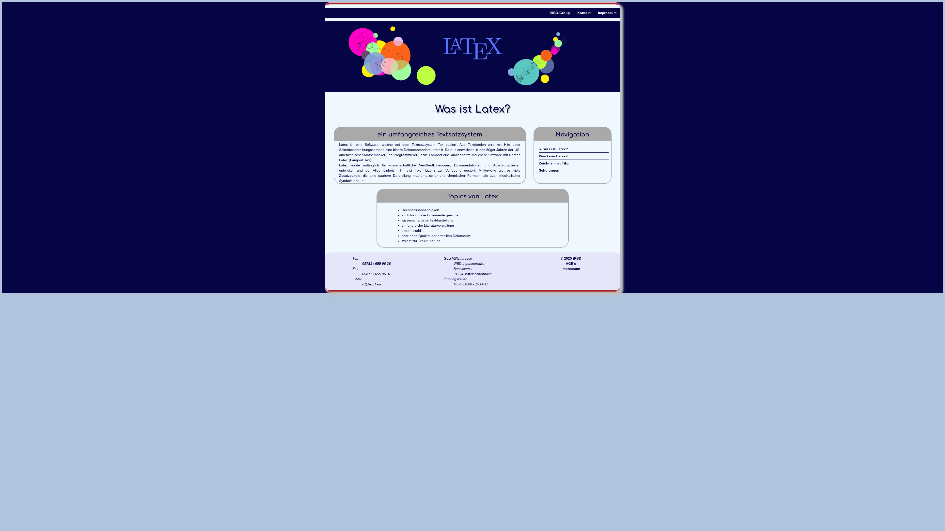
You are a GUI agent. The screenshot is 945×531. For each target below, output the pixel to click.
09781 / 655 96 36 (376, 264)
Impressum (607, 13)
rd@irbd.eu (371, 284)
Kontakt (584, 13)
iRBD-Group (560, 13)
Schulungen (549, 170)
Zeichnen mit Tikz (554, 163)
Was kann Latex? (553, 156)
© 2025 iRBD (571, 258)
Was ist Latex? (555, 149)
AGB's (571, 264)
